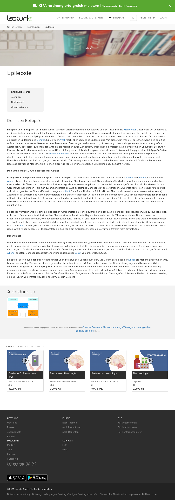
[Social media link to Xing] (34, 464)
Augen (10, 181)
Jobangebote (14, 432)
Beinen (142, 177)
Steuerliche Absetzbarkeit (113, 494)
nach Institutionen (71, 427)
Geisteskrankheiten (59, 153)
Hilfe (64, 445)
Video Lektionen (19, 107)
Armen (129, 177)
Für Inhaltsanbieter (128, 427)
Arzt (21, 225)
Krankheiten (130, 129)
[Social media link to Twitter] (15, 464)
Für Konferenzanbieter (130, 432)
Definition (16, 97)
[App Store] (16, 478)
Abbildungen (17, 102)
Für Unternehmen (127, 422)
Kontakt (11, 436)
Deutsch (150, 494)
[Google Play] (37, 477)
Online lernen (14, 27)
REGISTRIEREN (148, 17)
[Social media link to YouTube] (28, 464)
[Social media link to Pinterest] (21, 464)
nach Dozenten (70, 432)
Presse (11, 427)
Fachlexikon (33, 27)
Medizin (11, 445)
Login (163, 17)
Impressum (134, 494)
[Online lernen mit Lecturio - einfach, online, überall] (19, 17)
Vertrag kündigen (67, 494)
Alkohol (11, 252)
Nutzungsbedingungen (44, 494)
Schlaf (78, 252)
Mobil (65, 449)
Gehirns (41, 139)
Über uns (12, 422)
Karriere (11, 454)
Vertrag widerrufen (88, 494)
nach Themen (69, 422)
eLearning (12, 458)
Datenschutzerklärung (19, 494)
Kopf (67, 191)
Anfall (62, 139)
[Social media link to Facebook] (9, 464)
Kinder (131, 259)
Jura (9, 449)
